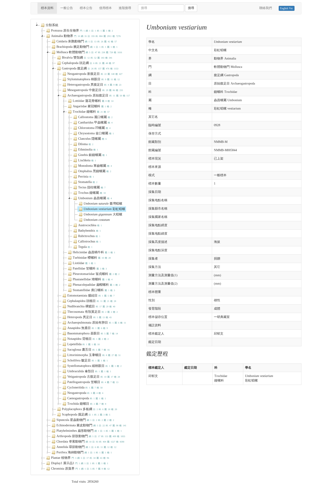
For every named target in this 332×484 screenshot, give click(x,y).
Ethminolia (88, 149)
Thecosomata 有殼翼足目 (92, 311)
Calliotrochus (89, 241)
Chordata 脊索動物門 (90, 441)
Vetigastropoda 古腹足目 (93, 376)
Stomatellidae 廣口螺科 (94, 290)
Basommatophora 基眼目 (92, 333)
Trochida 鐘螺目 (86, 403)
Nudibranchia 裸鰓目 (91, 306)
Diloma (85, 144)
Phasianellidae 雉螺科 (92, 279)
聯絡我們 (265, 8)
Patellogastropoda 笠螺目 (92, 382)
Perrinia (86, 176)
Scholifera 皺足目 (87, 360)
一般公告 (66, 8)
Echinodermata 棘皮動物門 (91, 425)
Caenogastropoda (86, 398)
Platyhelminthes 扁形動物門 (89, 430)
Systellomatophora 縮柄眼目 (94, 366)
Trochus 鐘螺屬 (92, 192)
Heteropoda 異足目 (89, 317)
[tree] (85, 247)
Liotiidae (84, 263)
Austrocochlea (90, 225)
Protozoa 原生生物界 (82, 30)
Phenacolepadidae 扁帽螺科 (96, 284)
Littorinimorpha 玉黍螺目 (94, 355)
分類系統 (52, 25)
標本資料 (49, 8)
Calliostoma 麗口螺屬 (95, 117)
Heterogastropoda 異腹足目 (94, 84)
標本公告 (86, 8)
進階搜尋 (125, 8)
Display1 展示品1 (79, 463)
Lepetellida (83, 344)
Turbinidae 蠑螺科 (92, 257)
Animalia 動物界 (86, 36)
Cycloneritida (85, 387)
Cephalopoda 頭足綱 (88, 63)
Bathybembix (89, 230)
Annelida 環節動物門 (86, 447)
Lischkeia (87, 160)
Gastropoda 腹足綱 (90, 68)
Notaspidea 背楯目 (88, 338)
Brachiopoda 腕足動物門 (86, 46)
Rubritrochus (89, 236)
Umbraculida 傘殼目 (89, 371)
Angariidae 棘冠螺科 (92, 106)
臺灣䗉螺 (103, 203)
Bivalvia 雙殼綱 (87, 57)
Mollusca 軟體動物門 (89, 52)
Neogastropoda (85, 393)
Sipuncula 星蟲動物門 (85, 420)
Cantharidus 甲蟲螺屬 (95, 122)
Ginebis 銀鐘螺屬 (92, 155)
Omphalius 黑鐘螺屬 (94, 171)
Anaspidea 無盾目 (87, 328)
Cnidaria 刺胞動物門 (86, 41)
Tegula (85, 247)
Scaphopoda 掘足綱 (86, 414)
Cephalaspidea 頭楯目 (91, 301)
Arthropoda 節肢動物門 (90, 436)
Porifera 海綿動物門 (84, 452)
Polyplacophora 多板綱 (89, 409)
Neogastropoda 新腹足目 (94, 73)
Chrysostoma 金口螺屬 (96, 133)
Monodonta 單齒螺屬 (95, 165)
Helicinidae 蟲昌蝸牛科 (94, 252)
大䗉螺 (103, 214)
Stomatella (87, 182)
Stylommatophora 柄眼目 (93, 79)
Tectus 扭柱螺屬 (91, 187)
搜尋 (191, 8)
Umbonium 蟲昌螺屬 (95, 198)
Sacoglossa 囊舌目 (88, 349)
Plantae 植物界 (80, 457)
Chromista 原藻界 (80, 468)
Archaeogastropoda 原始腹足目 (98, 95)
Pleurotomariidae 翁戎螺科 (96, 274)
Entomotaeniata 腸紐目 (91, 295)
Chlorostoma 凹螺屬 (94, 128)
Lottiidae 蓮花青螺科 (93, 101)
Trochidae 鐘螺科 (91, 111)
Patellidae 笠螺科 (90, 268)
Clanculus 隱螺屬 (92, 138)
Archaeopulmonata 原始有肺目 (96, 322)
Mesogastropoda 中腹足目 (95, 90)
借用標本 (105, 8)
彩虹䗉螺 (104, 209)
